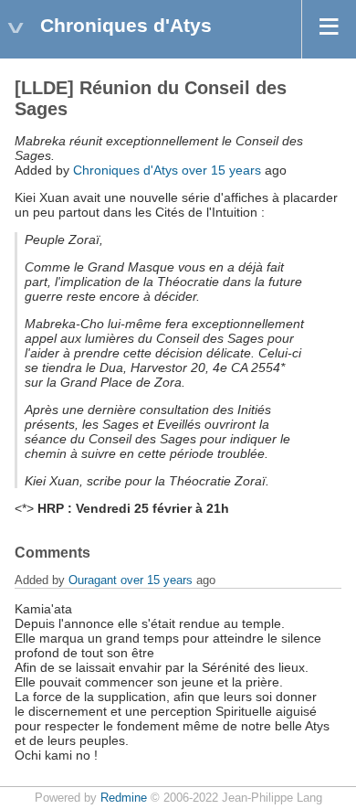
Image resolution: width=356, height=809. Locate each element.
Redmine (123, 798)
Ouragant (92, 580)
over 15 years (221, 170)
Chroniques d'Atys (125, 170)
